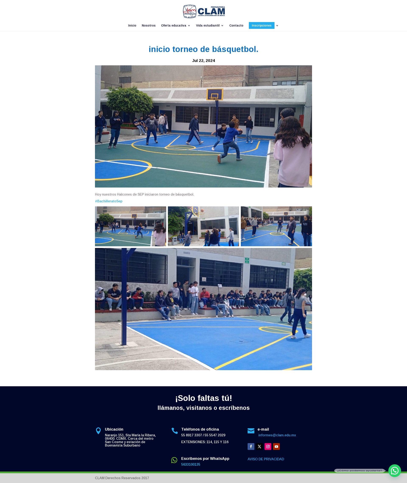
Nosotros (149, 25)
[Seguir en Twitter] (259, 446)
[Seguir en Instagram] (268, 446)
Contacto (236, 25)
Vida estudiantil (208, 25)
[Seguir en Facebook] (251, 446)
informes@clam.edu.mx (277, 435)
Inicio (132, 25)
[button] (394, 470)
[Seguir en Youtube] (276, 446)
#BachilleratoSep (108, 201)
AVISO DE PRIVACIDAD (266, 459)
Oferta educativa (173, 25)
